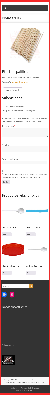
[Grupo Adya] (8, 356)
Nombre (5, 145)
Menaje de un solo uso (21, 82)
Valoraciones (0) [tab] (13, 90)
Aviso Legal (13, 388)
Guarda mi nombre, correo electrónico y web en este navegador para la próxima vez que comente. (24, 175)
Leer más (6, 234)
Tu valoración (8, 126)
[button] (43, 32)
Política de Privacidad (30, 388)
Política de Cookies (23, 390)
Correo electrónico (10, 159)
